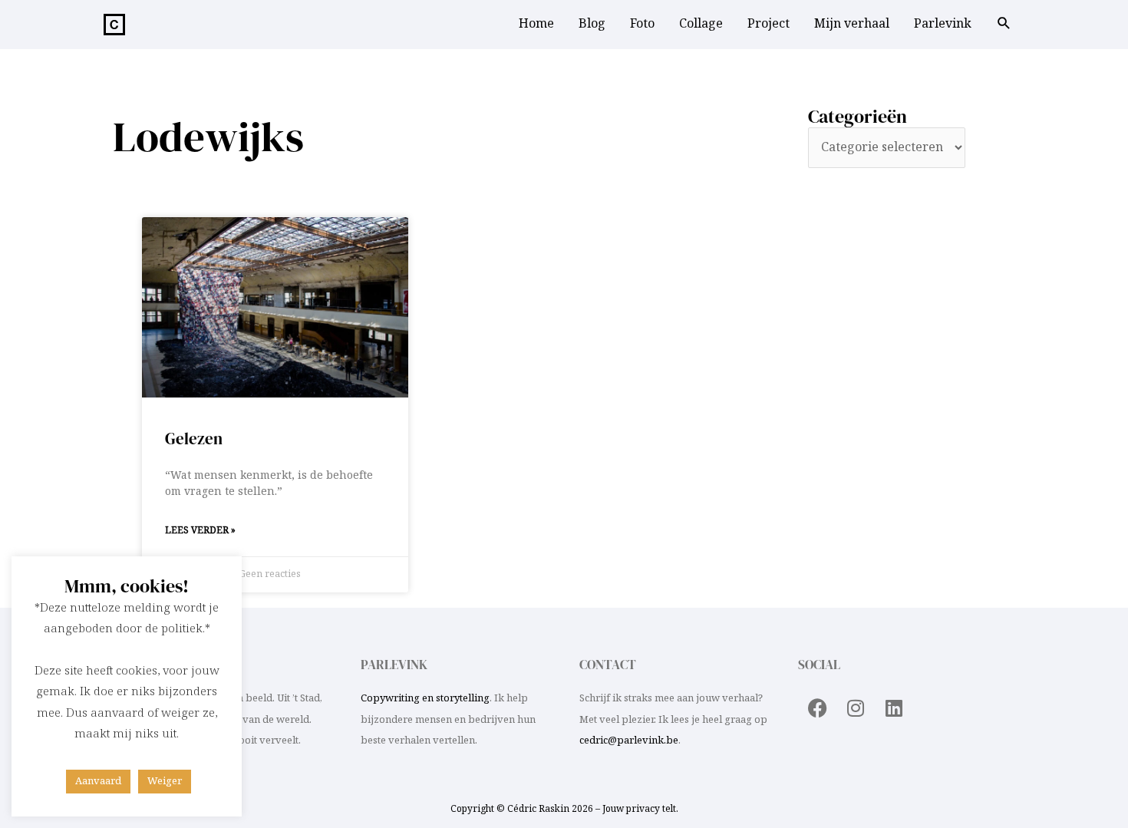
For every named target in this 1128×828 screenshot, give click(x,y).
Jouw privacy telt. (640, 809)
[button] (1004, 25)
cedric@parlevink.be (628, 740)
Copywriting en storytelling (425, 698)
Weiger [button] (164, 781)
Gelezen (194, 438)
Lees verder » (200, 530)
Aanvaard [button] (98, 781)
